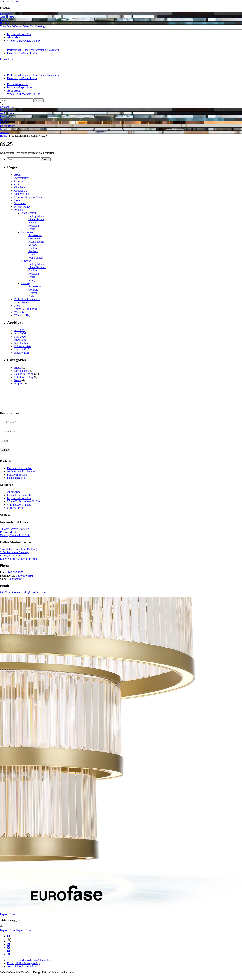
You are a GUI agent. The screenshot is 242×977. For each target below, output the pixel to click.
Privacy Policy (22, 206)
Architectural (28, 212)
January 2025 (21, 352)
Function (26, 260)
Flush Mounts (36, 241)
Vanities (32, 254)
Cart (16, 184)
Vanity (32, 280)
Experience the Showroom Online (19, 558)
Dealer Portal (21, 193)
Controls (33, 289)
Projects (18, 383)
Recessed (33, 225)
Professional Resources (27, 299)
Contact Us (6, 59)
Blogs (17, 367)
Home (3, 135)
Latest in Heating (23, 377)
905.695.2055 (15, 572)
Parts (31, 296)
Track (31, 228)
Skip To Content (9, 1)
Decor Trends (21, 370)
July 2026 (19, 330)
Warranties (20, 311)
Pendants (33, 251)
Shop (17, 305)
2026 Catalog (10, 920)
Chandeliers (35, 238)
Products (19, 209)
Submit (5, 450)
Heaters (32, 292)
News (17, 380)
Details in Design (23, 373)
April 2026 (20, 339)
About (17, 174)
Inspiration (20, 203)
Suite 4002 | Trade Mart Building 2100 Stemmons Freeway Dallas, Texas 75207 (18, 552)
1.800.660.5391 (24, 575)
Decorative (27, 232)
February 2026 (22, 346)
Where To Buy (22, 315)
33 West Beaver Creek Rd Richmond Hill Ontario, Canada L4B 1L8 (15, 532)
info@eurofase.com (11, 592)
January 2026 (21, 349)
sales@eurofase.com (34, 592)
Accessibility (21, 177)
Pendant (32, 222)
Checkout (19, 187)
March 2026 (21, 343)
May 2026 (20, 336)
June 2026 (20, 333)
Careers (18, 180)
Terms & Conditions (25, 308)
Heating (25, 283)
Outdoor (33, 248)
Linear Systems (37, 267)
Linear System (36, 219)
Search (25, 302)
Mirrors (32, 244)
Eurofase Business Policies (29, 196)
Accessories (35, 235)
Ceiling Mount (36, 216)
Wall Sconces (35, 257)
